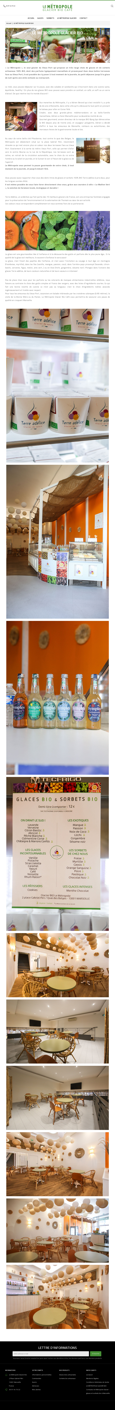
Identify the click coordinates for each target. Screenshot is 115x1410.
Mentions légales (92, 1378)
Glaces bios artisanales (67, 1374)
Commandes (36, 1378)
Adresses (35, 1385)
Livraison (89, 1374)
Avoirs (34, 1382)
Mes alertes (36, 1389)
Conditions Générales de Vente (97, 1382)
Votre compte (37, 1370)
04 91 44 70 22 (10, 5)
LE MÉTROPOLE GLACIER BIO (96, 1385)
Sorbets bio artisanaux (67, 1378)
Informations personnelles (42, 1374)
